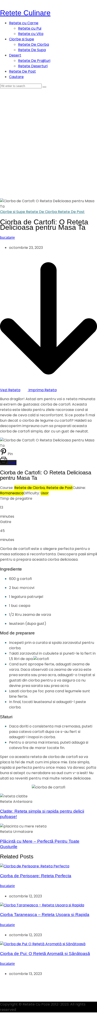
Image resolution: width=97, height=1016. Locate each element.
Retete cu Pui (29, 28)
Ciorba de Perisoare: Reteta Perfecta (35, 875)
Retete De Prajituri (34, 60)
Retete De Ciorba (33, 44)
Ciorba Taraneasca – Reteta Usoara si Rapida (44, 914)
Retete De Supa (32, 49)
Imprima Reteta (42, 390)
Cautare (16, 76)
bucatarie (7, 237)
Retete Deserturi (33, 66)
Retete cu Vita (30, 33)
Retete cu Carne (23, 23)
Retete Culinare (25, 13)
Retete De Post (22, 71)
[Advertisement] (48, 139)
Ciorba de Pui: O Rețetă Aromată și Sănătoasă (45, 953)
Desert (15, 55)
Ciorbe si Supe (21, 39)
